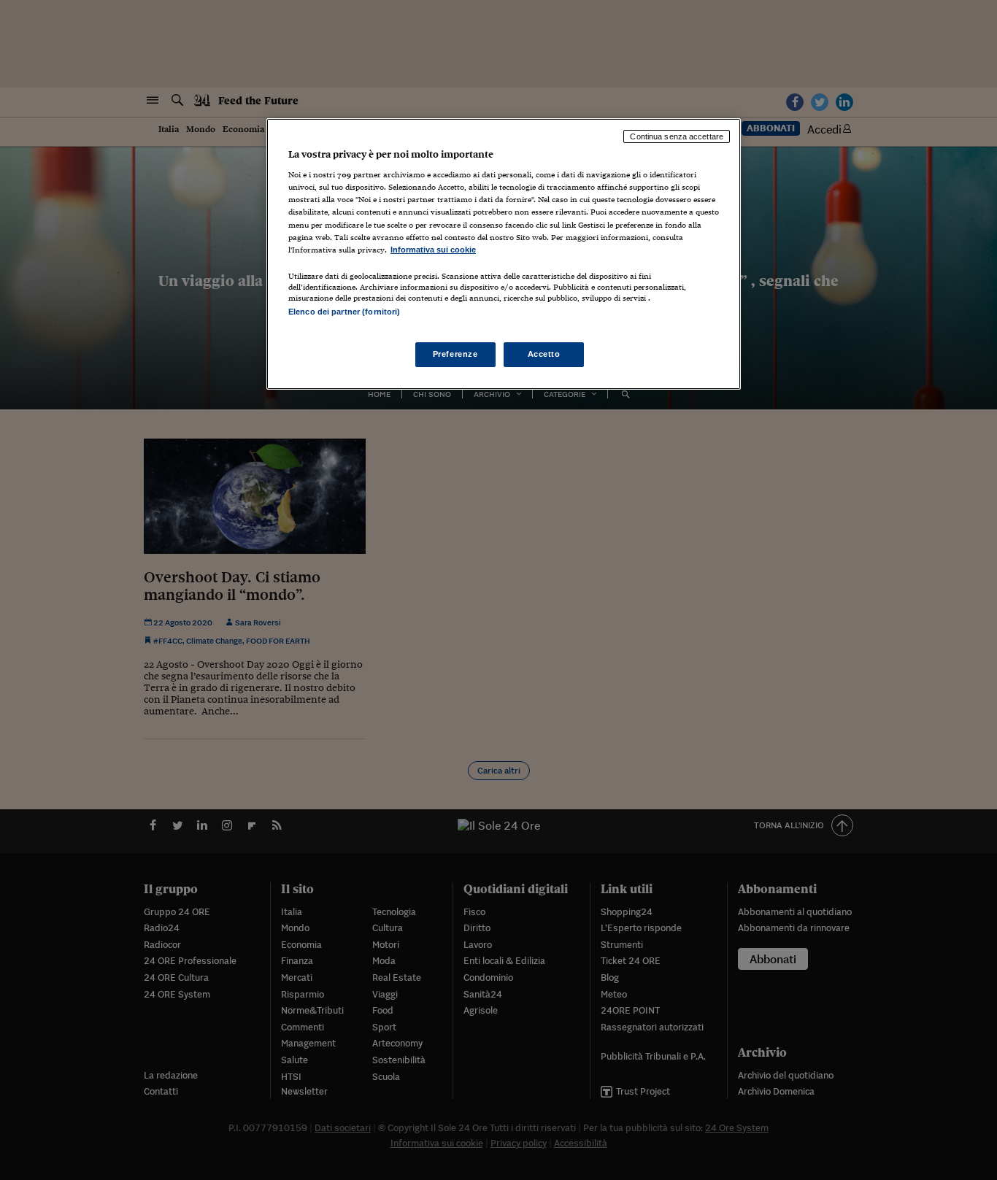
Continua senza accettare (676, 136)
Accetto (544, 354)
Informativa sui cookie (433, 249)
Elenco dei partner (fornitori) (344, 311)
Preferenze (455, 354)
